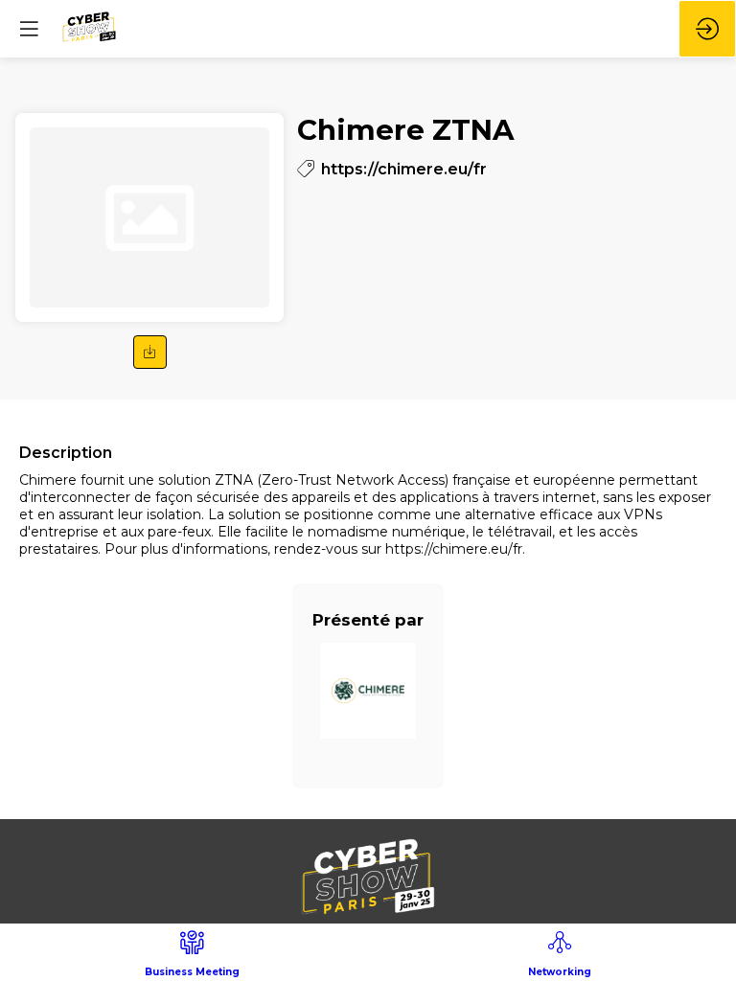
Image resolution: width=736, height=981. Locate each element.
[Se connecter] (707, 28)
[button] (150, 352)
